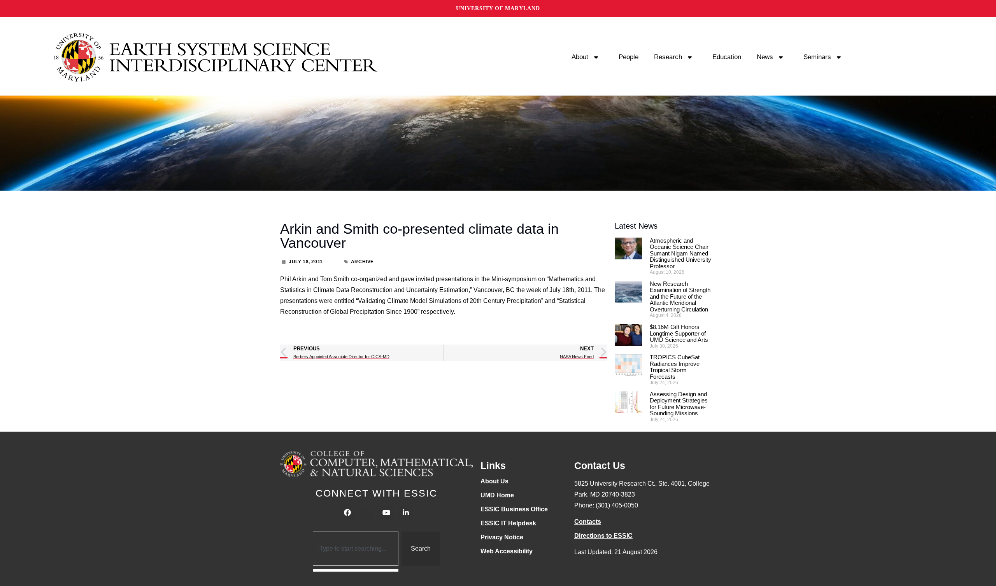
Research (668, 57)
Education (726, 57)
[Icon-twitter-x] (367, 513)
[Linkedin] (406, 513)
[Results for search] (356, 570)
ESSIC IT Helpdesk (508, 523)
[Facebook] (347, 513)
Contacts (587, 521)
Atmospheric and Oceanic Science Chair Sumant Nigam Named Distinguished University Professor (680, 253)
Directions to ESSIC (603, 535)
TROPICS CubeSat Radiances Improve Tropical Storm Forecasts (675, 367)
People (628, 57)
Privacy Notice (501, 537)
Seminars (817, 57)
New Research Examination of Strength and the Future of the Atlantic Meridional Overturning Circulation (680, 296)
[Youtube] (386, 513)
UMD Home (497, 495)
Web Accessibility (506, 551)
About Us (494, 481)
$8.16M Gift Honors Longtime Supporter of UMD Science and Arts (679, 333)
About (580, 57)
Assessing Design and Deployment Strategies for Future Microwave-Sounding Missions (679, 404)
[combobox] (356, 549)
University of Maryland (498, 8)
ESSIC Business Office (514, 509)
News (765, 57)
